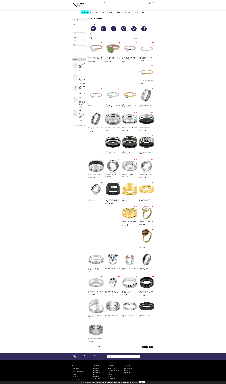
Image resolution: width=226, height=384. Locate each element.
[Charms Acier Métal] (144, 29)
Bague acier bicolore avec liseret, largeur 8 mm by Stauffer (146, 128)
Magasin (74, 365)
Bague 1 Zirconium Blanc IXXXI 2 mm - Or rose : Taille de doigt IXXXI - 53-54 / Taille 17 (129, 58)
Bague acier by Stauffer (110, 174)
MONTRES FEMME (96, 368)
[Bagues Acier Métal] (93, 29)
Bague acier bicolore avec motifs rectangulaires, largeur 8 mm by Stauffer (146, 152)
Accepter (142, 382)
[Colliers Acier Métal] (123, 29)
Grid (89, 38)
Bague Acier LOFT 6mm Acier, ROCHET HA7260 (128, 292)
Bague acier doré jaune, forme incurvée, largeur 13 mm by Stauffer (129, 199)
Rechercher (131, 3)
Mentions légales (111, 368)
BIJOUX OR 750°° (96, 378)
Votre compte (126, 365)
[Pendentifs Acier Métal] (134, 29)
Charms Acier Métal (144, 33)
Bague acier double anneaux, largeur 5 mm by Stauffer (94, 269)
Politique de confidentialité (132, 382)
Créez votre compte (127, 372)
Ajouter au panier (102, 41)
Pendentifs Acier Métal (134, 33)
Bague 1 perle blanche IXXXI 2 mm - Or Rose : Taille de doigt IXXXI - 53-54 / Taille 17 (95, 58)
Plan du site (110, 376)
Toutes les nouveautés (79, 125)
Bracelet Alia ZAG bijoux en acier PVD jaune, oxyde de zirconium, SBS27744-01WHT (82, 101)
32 (150, 346)
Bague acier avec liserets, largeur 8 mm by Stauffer (129, 128)
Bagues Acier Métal (93, 33)
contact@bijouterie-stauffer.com (80, 379)
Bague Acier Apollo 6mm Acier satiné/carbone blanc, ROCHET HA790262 (145, 105)
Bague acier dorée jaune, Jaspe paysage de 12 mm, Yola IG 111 (146, 245)
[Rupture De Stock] (153, 41)
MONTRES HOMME (96, 370)
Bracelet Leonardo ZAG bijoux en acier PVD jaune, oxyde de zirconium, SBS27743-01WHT (82, 114)
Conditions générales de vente (113, 371)
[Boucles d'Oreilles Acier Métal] (113, 29)
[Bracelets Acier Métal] (103, 29)
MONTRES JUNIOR (96, 372)
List (91, 38)
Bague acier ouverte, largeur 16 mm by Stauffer (95, 316)
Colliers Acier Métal (123, 33)
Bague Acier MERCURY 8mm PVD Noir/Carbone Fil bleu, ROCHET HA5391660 (146, 293)
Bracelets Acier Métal (103, 33)
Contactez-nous (111, 378)
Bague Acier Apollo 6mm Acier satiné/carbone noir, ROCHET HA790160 (95, 129)
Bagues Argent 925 (97, 376)
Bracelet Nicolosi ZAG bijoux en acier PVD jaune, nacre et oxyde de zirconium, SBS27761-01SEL (82, 78)
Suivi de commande (127, 368)
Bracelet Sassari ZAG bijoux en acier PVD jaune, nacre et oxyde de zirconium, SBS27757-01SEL (82, 90)
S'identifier (125, 370)
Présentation (111, 374)
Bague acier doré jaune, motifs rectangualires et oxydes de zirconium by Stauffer (146, 199)
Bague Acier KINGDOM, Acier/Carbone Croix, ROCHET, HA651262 (111, 293)
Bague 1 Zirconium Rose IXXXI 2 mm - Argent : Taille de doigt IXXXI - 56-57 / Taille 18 (112, 105)
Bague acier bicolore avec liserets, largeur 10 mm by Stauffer (129, 151)
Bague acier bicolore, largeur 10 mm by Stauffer (95, 175)
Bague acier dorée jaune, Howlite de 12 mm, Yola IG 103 (146, 222)
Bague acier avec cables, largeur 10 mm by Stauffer (112, 128)
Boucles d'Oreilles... (113, 33)
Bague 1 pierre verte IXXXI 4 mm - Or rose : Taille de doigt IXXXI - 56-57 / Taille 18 (112, 58)
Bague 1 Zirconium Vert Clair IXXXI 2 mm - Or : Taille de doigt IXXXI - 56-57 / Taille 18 (129, 105)
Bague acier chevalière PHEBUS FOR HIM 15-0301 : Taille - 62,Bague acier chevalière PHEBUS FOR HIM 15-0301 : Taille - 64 (112, 199)
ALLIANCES (95, 374)
